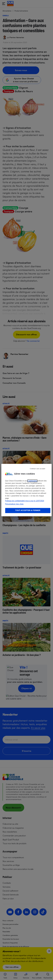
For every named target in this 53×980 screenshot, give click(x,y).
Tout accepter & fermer (27, 510)
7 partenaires (32, 481)
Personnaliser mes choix (14, 504)
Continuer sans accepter (37, 468)
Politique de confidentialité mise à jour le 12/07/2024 (24, 501)
